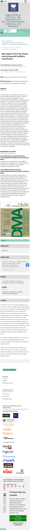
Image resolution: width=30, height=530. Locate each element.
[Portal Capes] (8, 465)
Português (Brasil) (7, 383)
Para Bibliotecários (7, 399)
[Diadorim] (7, 429)
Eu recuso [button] (18, 520)
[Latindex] (7, 447)
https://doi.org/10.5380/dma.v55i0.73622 (15, 77)
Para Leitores (5, 394)
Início (3, 41)
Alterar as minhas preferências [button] (18, 524)
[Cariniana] (9, 420)
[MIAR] (8, 460)
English (4, 380)
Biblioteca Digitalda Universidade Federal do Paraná (13, 20)
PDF (4, 240)
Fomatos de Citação (8, 269)
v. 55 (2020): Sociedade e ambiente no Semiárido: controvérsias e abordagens (14, 43)
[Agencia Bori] (15, 415)
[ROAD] (7, 471)
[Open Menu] (1, 32)
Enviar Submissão (9, 369)
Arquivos (9, 41)
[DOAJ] (6, 415)
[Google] (9, 442)
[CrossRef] (20, 471)
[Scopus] (7, 433)
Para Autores (5, 396)
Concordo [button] (18, 516)
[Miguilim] (8, 425)
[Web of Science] (8, 437)
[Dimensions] (8, 456)
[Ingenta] (7, 452)
